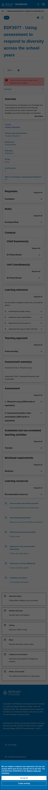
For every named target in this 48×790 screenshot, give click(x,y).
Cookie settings (24, 783)
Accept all (24, 778)
